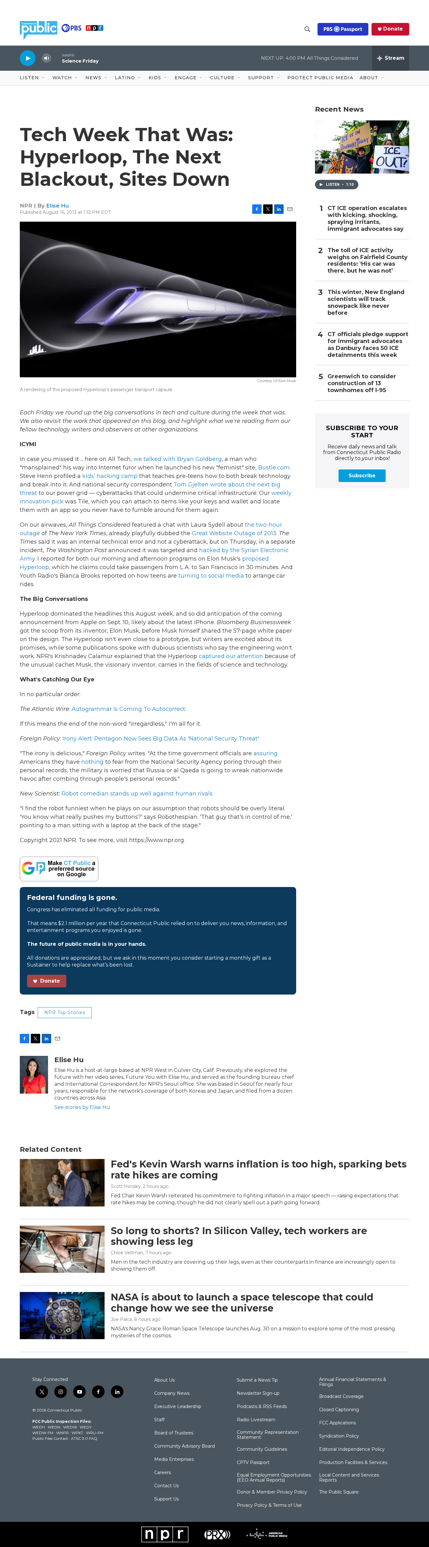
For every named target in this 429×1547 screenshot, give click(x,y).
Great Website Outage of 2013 (234, 533)
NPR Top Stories (64, 1012)
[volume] (46, 58)
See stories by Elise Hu (82, 1107)
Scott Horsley (126, 1186)
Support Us (166, 1499)
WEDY (86, 1427)
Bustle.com (274, 467)
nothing (92, 761)
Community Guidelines (262, 1449)
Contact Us (166, 1486)
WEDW (70, 1427)
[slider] (56, 58)
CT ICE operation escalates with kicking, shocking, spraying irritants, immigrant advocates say (367, 218)
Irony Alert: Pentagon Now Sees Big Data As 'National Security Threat (160, 738)
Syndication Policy (339, 1436)
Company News (171, 1393)
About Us (164, 1380)
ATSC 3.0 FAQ (84, 1438)
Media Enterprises (174, 1459)
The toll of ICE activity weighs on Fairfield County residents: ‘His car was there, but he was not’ (368, 260)
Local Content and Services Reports (349, 1478)
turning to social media (211, 575)
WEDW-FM (42, 1432)
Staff (159, 1419)
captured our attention (231, 656)
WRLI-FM (94, 1432)
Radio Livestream (256, 1419)
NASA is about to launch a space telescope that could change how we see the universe (242, 1302)
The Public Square (339, 1492)
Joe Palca (121, 1319)
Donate (393, 29)
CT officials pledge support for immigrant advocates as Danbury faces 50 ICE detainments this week (368, 344)
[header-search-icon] (307, 29)
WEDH (38, 1427)
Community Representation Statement (268, 1435)
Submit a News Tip (257, 1380)
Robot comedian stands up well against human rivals (137, 793)
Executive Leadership (177, 1406)
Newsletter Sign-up (258, 1393)
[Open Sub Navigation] (43, 77)
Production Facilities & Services (353, 1462)
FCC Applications (337, 1423)
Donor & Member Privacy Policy (272, 1492)
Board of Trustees (173, 1433)
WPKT (77, 1432)
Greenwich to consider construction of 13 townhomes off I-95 (362, 383)
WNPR (62, 1432)
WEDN (54, 1427)
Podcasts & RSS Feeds (262, 1406)
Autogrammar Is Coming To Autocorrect (128, 709)
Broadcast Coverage (341, 1396)
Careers (162, 1472)
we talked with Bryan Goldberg (177, 459)
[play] (28, 58)
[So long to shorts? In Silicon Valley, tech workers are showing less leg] (62, 1249)
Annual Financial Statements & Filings (352, 1382)
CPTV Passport (253, 1462)
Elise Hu (57, 205)
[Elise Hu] (34, 1075)
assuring (265, 753)
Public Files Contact (50, 1438)
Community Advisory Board (184, 1446)
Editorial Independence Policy (352, 1449)
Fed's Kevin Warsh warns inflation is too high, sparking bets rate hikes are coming (259, 1169)
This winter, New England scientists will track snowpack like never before (366, 302)
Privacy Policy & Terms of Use (269, 1505)
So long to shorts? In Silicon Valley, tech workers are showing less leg (239, 1236)
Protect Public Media (320, 77)
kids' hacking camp (110, 476)
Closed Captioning (339, 1409)
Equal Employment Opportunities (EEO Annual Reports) (274, 1478)
